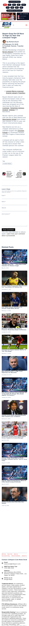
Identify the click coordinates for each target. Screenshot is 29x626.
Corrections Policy (6, 555)
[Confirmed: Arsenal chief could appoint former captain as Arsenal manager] (14, 428)
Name (4, 201)
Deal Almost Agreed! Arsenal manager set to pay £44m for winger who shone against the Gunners (14, 394)
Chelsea (12, 110)
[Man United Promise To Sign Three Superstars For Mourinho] (14, 363)
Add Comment (6, 214)
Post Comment (8, 229)
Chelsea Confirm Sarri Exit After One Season (13, 502)
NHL (19, 4)
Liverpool (5, 108)
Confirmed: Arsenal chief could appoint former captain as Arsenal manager (14, 437)
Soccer (13, 46)
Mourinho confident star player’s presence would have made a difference (14, 329)
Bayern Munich (7, 52)
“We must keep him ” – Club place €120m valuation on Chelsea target (14, 265)
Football (7, 46)
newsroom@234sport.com (12, 564)
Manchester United (9, 119)
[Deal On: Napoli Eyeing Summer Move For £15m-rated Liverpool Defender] (14, 472)
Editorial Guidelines (16, 555)
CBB (12, 7)
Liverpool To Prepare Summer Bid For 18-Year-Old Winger (14, 350)
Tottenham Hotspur (17, 108)
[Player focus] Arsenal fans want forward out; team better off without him (14, 286)
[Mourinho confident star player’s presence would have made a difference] (14, 320)
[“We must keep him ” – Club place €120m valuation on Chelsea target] (14, 256)
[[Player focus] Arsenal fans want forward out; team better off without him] (14, 278)
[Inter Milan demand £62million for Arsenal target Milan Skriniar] (14, 299)
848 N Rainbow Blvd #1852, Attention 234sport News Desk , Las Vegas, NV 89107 (15, 573)
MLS (17, 7)
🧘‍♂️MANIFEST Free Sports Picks (14, 10)
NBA (5, 4)
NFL (9, 4)
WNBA (23, 4)
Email (4, 195)
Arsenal (5, 110)
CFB (8, 7)
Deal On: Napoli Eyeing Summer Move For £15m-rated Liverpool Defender (14, 481)
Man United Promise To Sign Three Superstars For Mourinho (12, 372)
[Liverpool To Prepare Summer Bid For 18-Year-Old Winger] (14, 342)
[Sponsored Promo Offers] (8, 16)
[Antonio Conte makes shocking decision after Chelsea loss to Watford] (14, 407)
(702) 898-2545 (9, 568)
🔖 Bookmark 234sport (14, 1)
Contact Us (24, 555)
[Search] (13, 25)
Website (4, 207)
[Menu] (26, 25)
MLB (14, 4)
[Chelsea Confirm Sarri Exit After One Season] (14, 494)
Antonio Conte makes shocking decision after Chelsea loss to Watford (14, 416)
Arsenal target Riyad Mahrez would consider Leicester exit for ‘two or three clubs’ (14, 459)
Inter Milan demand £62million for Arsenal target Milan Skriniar (12, 307)
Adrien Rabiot (7, 163)
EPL (21, 7)
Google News (8, 579)
